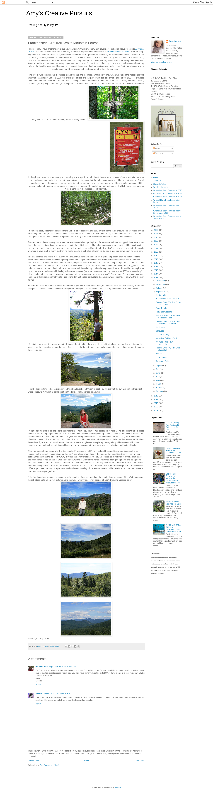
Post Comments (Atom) (49, 765)
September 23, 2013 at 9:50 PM (56, 693)
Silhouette (160, 331)
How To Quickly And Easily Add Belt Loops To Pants (172, 426)
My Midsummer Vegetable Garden (174, 502)
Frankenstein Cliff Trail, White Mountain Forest (168, 316)
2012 (156, 396)
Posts (157, 148)
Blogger (118, 787)
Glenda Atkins (42, 666)
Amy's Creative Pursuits (59, 13)
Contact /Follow (159, 184)
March (159, 384)
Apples (159, 354)
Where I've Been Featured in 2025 (167, 194)
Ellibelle (39, 693)
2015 (156, 270)
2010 (156, 403)
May (158, 377)
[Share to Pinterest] (78, 646)
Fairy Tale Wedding (164, 312)
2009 (156, 407)
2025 (156, 234)
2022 (156, 245)
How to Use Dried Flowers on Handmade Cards (173, 450)
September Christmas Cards (168, 298)
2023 (156, 241)
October (159, 288)
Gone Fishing (161, 357)
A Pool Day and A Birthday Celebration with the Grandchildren (173, 528)
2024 (156, 237)
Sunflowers (160, 327)
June (158, 373)
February (160, 387)
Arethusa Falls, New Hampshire (164, 343)
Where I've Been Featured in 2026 (167, 190)
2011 (156, 400)
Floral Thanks (161, 308)
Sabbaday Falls (162, 361)
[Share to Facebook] (75, 646)
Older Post (139, 761)
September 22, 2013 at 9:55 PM (62, 666)
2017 (156, 263)
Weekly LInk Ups (160, 187)
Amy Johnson (175, 41)
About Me (157, 181)
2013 (156, 278)
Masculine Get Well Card (166, 338)
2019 (156, 256)
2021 (156, 248)
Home (86, 761)
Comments (159, 153)
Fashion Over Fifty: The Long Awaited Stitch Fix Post (168, 322)
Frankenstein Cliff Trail (118, 52)
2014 (156, 274)
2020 (156, 252)
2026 (156, 230)
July (158, 369)
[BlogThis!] (69, 646)
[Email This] (66, 646)
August (159, 366)
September (161, 292)
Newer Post (34, 761)
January (159, 391)
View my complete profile (161, 62)
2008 (156, 410)
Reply (38, 685)
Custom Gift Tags (163, 335)
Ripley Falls (161, 295)
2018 (156, 259)
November (160, 284)
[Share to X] (72, 646)
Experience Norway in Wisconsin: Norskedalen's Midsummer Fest (173, 478)
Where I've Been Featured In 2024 (167, 197)
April (158, 380)
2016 (156, 267)
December (160, 281)
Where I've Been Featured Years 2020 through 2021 (167, 212)
